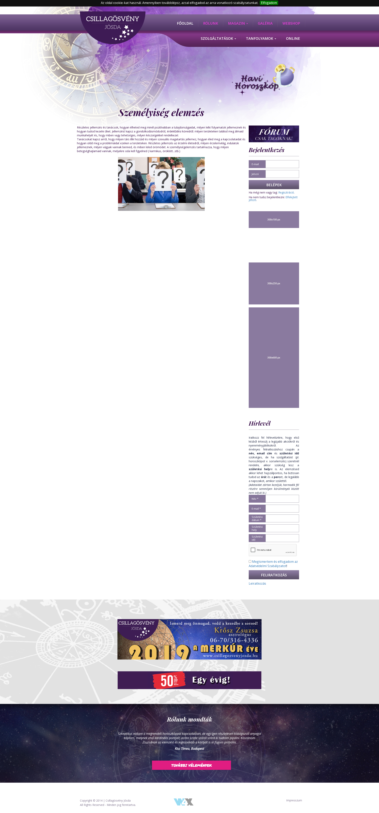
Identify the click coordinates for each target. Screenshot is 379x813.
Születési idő (257, 538)
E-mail (255, 164)
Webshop (291, 23)
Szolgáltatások (217, 38)
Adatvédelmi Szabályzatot (267, 566)
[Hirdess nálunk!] (189, 680)
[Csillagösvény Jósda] (112, 13)
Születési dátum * (257, 518)
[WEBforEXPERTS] (183, 801)
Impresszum (294, 800)
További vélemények (191, 761)
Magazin (237, 23)
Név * (255, 498)
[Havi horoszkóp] (263, 81)
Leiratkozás (257, 583)
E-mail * (256, 508)
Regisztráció (286, 192)
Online (293, 38)
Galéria (265, 23)
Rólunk (210, 23)
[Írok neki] (189, 639)
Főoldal (185, 23)
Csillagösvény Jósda (118, 800)
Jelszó (255, 174)
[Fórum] (274, 133)
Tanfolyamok (260, 38)
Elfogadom (269, 3)
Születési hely (257, 528)
